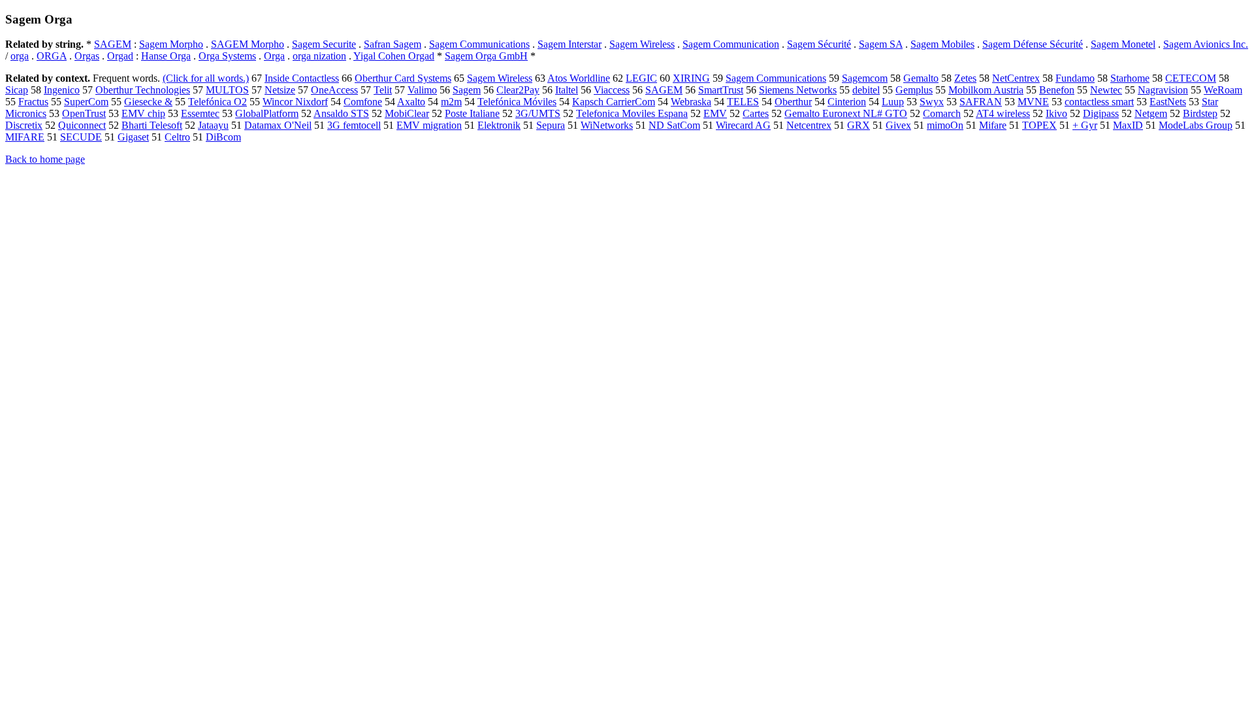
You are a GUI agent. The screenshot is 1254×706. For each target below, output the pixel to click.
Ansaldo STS (341, 113)
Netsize (280, 89)
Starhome (1130, 78)
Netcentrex (808, 125)
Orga (274, 55)
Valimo (422, 89)
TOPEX (1039, 125)
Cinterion (847, 101)
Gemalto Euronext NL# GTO (845, 113)
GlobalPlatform (266, 113)
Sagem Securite (324, 44)
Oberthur (793, 101)
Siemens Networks (798, 89)
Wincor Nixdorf (295, 101)
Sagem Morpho (171, 44)
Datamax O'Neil (278, 125)
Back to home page (45, 159)
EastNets (1168, 101)
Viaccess (612, 89)
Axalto (411, 101)
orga (19, 55)
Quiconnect (82, 125)
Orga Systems (227, 55)
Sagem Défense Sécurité (1032, 44)
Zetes (965, 78)
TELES (743, 101)
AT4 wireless (1003, 113)
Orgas (86, 55)
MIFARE (24, 137)
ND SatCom (674, 125)
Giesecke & (148, 101)
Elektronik (499, 125)
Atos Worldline (578, 78)
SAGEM (112, 44)
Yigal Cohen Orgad (393, 55)
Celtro (177, 137)
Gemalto (921, 78)
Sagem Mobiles (942, 44)
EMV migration (429, 125)
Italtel (566, 89)
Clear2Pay (517, 89)
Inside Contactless (302, 78)
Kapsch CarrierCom (613, 101)
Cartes (756, 113)
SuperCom (86, 101)
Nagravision (1163, 89)
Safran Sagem (392, 44)
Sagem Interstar (570, 44)
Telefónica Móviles (516, 101)
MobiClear (407, 113)
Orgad (120, 55)
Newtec (1106, 89)
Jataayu (213, 125)
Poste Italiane (472, 113)
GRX (858, 125)
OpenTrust (84, 113)
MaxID (1128, 125)
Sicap (16, 89)
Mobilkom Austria (985, 89)
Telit (383, 89)
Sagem (467, 89)
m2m (451, 101)
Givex (898, 125)
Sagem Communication (731, 44)
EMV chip (143, 113)
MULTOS (227, 89)
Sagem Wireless (642, 44)
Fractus (33, 101)
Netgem (1150, 113)
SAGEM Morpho (247, 44)
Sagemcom (865, 78)
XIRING (691, 78)
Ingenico (62, 89)
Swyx (932, 101)
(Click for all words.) (206, 78)
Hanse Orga (166, 55)
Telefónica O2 (217, 101)
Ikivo (1056, 113)
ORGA (52, 55)
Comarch (942, 113)
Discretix (23, 125)
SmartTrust (720, 89)
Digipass (1101, 113)
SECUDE (81, 137)
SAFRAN (980, 101)
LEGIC (641, 78)
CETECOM (1190, 78)
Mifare (992, 125)
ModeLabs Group (1195, 125)
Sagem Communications (479, 44)
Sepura (550, 125)
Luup (893, 101)
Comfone (363, 101)
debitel (866, 89)
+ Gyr (1084, 125)
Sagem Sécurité (819, 44)
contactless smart (1099, 101)
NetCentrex (1016, 78)
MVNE (1033, 101)
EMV (715, 113)
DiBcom (223, 137)
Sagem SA (881, 44)
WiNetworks (607, 125)
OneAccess (334, 89)
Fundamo (1075, 78)
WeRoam (1223, 89)
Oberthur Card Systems (403, 78)
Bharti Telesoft (151, 125)
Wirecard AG (743, 125)
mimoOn (945, 125)
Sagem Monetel (1123, 44)
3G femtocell (354, 125)
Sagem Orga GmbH (486, 55)
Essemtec (200, 113)
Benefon (1056, 89)
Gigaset (133, 137)
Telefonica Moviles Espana (632, 113)
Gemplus (914, 89)
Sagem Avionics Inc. (1205, 44)
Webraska (691, 101)
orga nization (319, 55)
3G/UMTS (537, 113)
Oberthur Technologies (142, 89)
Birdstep (1200, 113)
